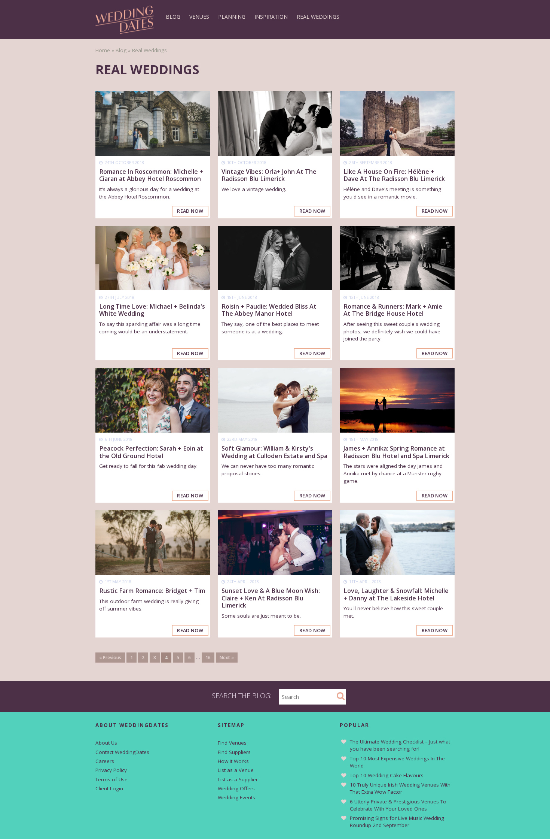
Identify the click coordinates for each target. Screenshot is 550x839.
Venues (199, 16)
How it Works (233, 761)
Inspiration (271, 16)
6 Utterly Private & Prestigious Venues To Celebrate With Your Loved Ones (398, 805)
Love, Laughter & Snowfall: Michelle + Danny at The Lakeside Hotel (396, 594)
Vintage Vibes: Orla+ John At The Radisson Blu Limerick (269, 175)
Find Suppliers (234, 752)
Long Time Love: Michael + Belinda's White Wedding (152, 310)
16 (208, 657)
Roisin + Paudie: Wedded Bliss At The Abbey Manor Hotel (269, 310)
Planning (231, 16)
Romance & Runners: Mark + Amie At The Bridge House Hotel (392, 310)
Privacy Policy (111, 770)
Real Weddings (318, 16)
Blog (173, 16)
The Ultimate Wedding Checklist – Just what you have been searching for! (400, 745)
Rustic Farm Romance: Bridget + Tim (152, 591)
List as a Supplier (238, 779)
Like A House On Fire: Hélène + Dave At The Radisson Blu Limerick (394, 175)
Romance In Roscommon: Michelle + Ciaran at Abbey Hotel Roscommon (151, 175)
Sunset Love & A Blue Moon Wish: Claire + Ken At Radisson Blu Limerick (270, 598)
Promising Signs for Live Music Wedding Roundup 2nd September (397, 822)
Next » (227, 657)
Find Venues (232, 742)
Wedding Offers (236, 788)
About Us (106, 742)
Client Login (109, 788)
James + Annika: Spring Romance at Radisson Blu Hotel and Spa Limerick (396, 452)
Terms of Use (111, 779)
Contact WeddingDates (122, 752)
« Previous (110, 657)
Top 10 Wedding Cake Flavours (387, 775)
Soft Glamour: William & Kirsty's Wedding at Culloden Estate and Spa (274, 452)
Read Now (190, 211)
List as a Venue (236, 770)
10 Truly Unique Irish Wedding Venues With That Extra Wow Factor (400, 788)
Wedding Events (236, 797)
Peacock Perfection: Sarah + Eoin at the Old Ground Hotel (151, 452)
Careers (104, 761)
